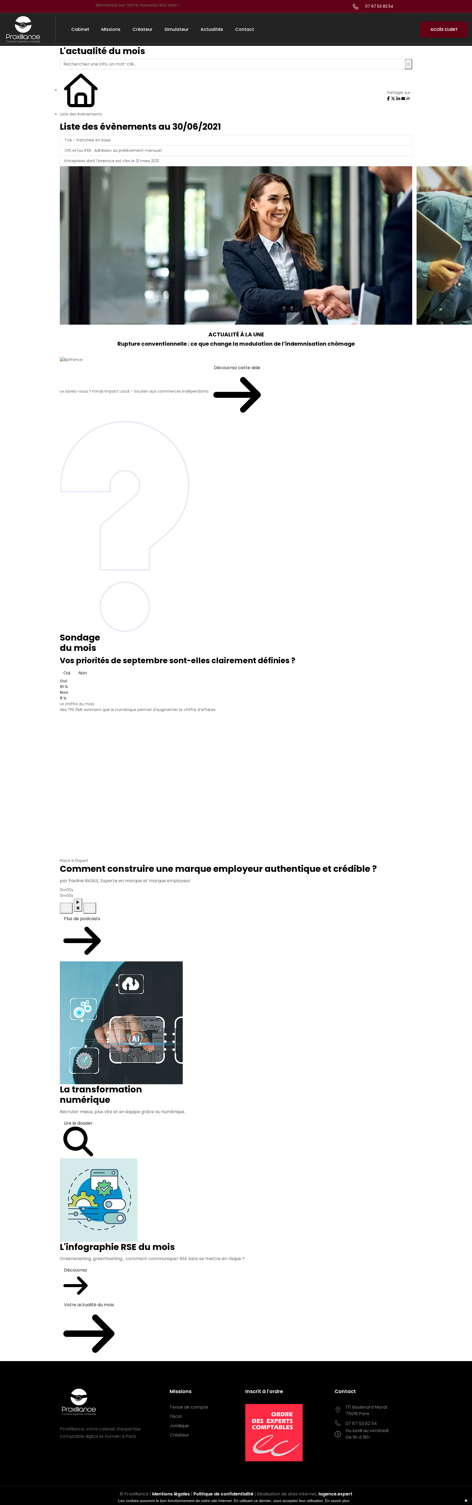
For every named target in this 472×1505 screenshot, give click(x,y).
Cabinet (80, 29)
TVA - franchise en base (87, 140)
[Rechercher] (408, 64)
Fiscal (176, 1416)
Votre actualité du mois (89, 1305)
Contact (244, 29)
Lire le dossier (78, 1123)
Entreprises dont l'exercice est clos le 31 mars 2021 (111, 161)
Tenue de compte (189, 1407)
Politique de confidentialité (223, 1494)
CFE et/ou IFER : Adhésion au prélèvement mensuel (112, 150)
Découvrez (75, 1270)
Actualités (211, 29)
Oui (66, 673)
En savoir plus (337, 1500)
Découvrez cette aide (237, 368)
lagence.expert (335, 1494)
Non (82, 673)
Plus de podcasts (82, 919)
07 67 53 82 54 (379, 6)
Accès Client (444, 29)
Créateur (142, 29)
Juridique (179, 1426)
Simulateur (176, 29)
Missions (110, 29)
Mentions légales (171, 1494)
